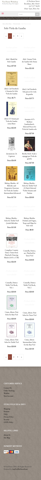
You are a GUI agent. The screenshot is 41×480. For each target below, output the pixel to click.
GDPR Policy (8, 422)
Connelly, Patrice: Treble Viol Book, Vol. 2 (29, 285)
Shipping (7, 409)
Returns (6, 411)
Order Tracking (9, 390)
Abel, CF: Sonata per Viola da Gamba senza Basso (11, 121)
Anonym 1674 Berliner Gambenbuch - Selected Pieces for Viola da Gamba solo (29, 124)
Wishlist (6, 393)
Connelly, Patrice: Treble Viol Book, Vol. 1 (11, 285)
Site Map (7, 438)
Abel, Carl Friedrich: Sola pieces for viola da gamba (29, 91)
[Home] (10, 3)
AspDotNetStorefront (20, 469)
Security (6, 419)
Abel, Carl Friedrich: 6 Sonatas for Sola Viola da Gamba (11, 91)
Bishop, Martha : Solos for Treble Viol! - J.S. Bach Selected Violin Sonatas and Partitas (29, 188)
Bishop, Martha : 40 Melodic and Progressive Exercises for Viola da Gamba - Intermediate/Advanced (12, 188)
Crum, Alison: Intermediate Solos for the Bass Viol (29, 342)
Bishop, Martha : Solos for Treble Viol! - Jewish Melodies (11, 220)
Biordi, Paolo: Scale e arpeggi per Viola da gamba (29, 156)
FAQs (6, 414)
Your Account (8, 396)
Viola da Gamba (16, 24)
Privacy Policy (9, 417)
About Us (7, 435)
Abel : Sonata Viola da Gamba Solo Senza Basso (29, 61)
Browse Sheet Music (7, 24)
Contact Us (8, 388)
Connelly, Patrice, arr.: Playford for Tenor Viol (29, 253)
